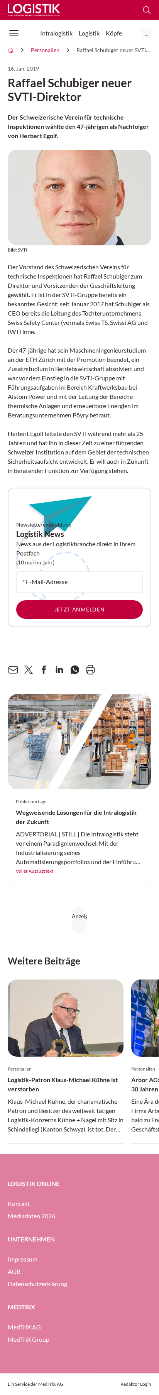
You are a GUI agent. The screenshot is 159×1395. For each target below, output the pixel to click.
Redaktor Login (135, 1384)
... (146, 33)
